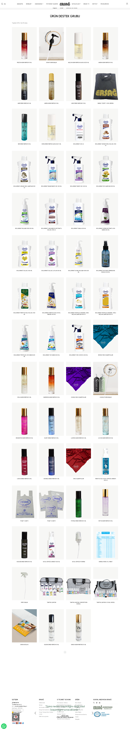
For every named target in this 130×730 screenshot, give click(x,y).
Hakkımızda (42, 702)
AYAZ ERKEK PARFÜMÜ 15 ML (78, 103)
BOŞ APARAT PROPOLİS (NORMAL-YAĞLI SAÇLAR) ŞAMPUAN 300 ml (105, 313)
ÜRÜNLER (28, 4)
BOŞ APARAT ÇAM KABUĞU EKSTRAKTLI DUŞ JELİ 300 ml (51, 229)
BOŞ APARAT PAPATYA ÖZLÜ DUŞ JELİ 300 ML (24, 313)
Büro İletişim (78, 702)
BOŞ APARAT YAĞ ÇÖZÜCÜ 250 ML (78, 355)
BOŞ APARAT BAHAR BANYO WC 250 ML (51, 186)
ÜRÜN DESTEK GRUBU (71, 8)
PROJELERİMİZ (105, 4)
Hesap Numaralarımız (44, 710)
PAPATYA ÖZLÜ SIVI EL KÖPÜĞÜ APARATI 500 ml (105, 479)
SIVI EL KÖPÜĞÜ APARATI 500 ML (51, 561)
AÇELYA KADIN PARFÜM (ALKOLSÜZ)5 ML (78, 62)
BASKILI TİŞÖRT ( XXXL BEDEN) (106, 103)
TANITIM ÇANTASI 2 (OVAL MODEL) (106, 602)
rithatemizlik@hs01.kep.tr (21, 706)
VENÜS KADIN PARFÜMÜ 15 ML (78, 644)
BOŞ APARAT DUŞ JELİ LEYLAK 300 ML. (51, 270)
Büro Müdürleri (78, 705)
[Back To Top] (126, 720)
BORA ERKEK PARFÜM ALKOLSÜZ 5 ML (51, 144)
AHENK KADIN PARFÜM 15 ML (105, 62)
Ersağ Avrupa (60, 711)
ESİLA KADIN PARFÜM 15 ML (24, 397)
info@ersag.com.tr (17, 704)
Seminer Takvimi (61, 714)
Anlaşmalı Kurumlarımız (81, 714)
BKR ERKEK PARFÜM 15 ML (24, 144)
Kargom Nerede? (17, 712)
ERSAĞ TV (86, 4)
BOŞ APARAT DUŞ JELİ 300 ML (24, 270)
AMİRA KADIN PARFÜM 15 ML (51, 103)
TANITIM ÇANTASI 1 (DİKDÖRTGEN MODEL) (78, 603)
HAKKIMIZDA (38, 4)
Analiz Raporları (79, 710)
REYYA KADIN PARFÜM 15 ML (106, 521)
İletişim (41, 705)
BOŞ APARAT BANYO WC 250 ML (78, 186)
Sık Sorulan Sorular (44, 707)
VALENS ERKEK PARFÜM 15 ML (51, 644)
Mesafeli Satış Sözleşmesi (63, 719)
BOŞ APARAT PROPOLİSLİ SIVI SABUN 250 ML (24, 355)
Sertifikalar (78, 707)
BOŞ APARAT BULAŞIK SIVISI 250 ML (24, 228)
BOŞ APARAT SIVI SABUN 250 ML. (51, 355)
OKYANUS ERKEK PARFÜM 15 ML (51, 478)
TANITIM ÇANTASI (51, 602)
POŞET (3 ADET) (51, 521)
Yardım (77, 717)
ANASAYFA (20, 4)
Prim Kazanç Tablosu (62, 702)
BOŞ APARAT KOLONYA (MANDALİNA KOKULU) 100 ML (105, 271)
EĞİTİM (94, 4)
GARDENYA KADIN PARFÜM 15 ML (51, 397)
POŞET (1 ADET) (24, 521)
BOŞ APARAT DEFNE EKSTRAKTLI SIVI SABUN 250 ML (105, 229)
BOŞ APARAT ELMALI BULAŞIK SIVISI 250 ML (78, 271)
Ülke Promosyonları (43, 716)
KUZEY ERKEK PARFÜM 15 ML (51, 438)
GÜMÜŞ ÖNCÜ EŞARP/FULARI (78, 397)
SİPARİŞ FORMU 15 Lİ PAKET (106, 561)
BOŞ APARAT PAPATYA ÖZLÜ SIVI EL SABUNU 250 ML (51, 313)
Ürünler (61, 8)
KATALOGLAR (76, 4)
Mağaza (55, 8)
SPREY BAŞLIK (24, 602)
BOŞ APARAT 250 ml (78, 144)
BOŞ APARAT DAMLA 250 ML (78, 228)
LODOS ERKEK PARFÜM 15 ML (24, 478)
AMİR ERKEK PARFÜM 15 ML (24, 103)
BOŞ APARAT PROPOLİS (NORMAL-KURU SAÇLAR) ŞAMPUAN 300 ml (78, 313)
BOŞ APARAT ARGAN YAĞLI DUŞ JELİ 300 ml (105, 144)
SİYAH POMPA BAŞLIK (51, 62)
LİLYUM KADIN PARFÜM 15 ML (105, 438)
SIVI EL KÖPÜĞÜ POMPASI (78, 561)
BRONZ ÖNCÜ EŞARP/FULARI (105, 355)
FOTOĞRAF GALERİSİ (52, 4)
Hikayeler (77, 719)
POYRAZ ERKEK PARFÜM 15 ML (78, 521)
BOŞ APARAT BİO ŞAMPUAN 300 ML (105, 186)
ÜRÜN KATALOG (24, 644)
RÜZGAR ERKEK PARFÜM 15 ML (24, 561)
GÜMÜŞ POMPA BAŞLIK (106, 397)
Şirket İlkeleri (78, 712)
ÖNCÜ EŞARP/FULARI (78, 478)
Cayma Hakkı (60, 709)
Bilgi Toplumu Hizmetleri (63, 716)
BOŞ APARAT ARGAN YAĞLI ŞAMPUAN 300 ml (24, 187)
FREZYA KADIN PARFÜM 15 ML (24, 62)
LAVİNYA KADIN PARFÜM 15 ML (78, 438)
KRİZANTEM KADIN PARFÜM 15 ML (24, 438)
